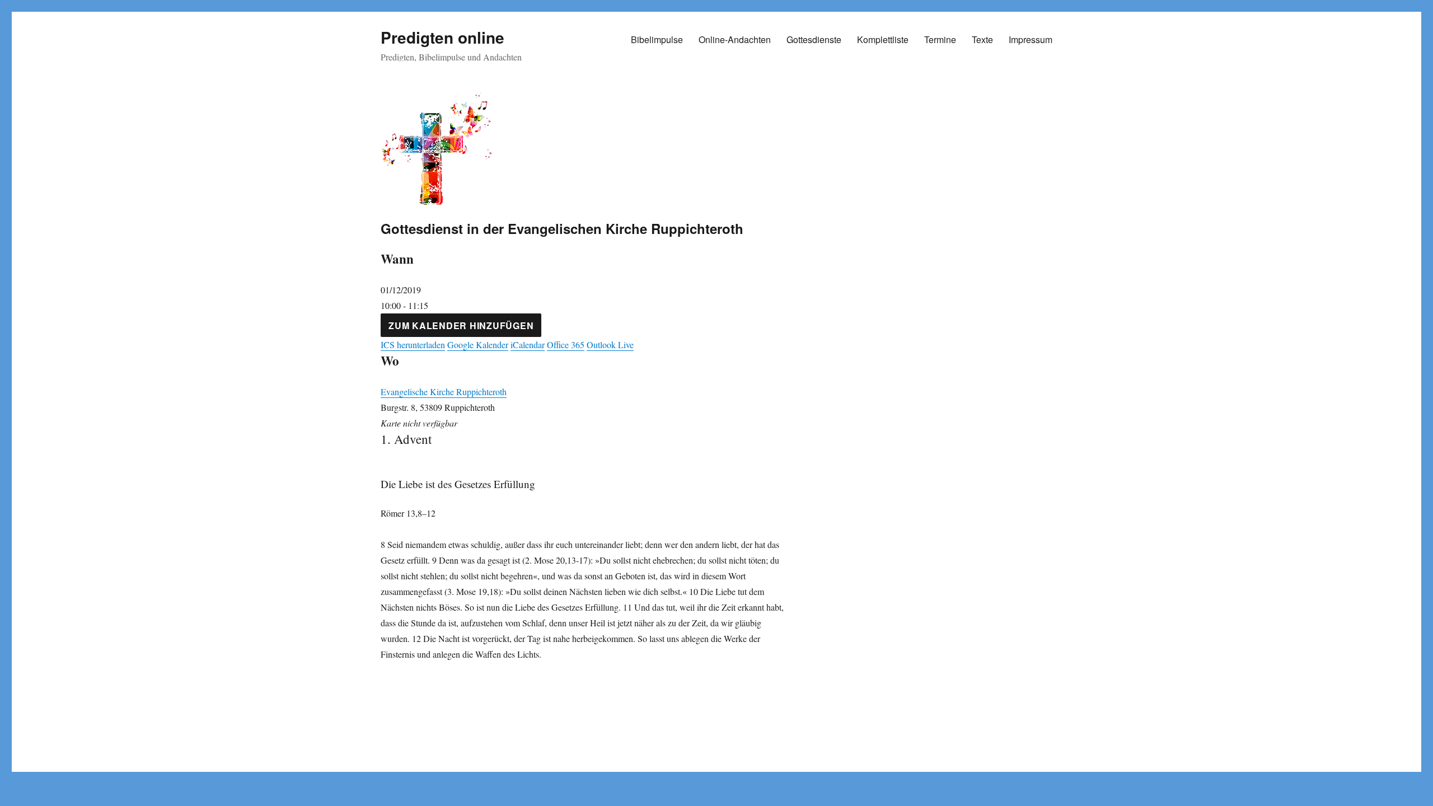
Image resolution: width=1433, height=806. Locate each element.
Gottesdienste (813, 39)
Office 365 (565, 344)
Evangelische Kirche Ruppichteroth (444, 391)
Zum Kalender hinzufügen (460, 325)
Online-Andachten (735, 39)
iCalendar (528, 344)
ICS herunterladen (413, 344)
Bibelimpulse (657, 39)
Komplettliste (882, 39)
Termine (940, 39)
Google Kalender (477, 344)
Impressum (1030, 39)
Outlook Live (610, 344)
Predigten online (442, 37)
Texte (982, 39)
